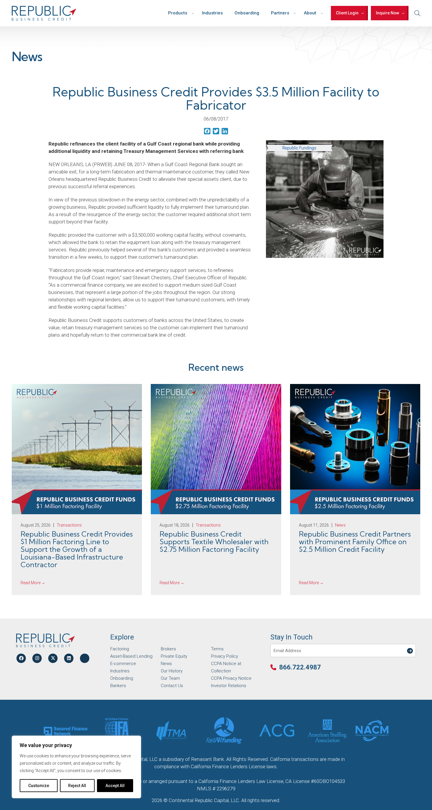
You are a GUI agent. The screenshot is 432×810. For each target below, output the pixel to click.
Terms (217, 649)
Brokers (168, 649)
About (310, 13)
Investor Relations (228, 685)
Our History (171, 671)
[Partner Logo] (65, 730)
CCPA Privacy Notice (231, 678)
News (166, 663)
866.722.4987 (300, 667)
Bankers (118, 685)
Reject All (77, 785)
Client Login (347, 13)
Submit (409, 646)
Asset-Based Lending (131, 656)
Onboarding (247, 13)
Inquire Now (387, 13)
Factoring (119, 649)
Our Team (170, 678)
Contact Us (172, 685)
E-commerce (123, 663)
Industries (212, 13)
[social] (21, 658)
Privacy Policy (224, 656)
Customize (38, 785)
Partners (280, 13)
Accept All (115, 785)
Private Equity (174, 656)
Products (177, 13)
